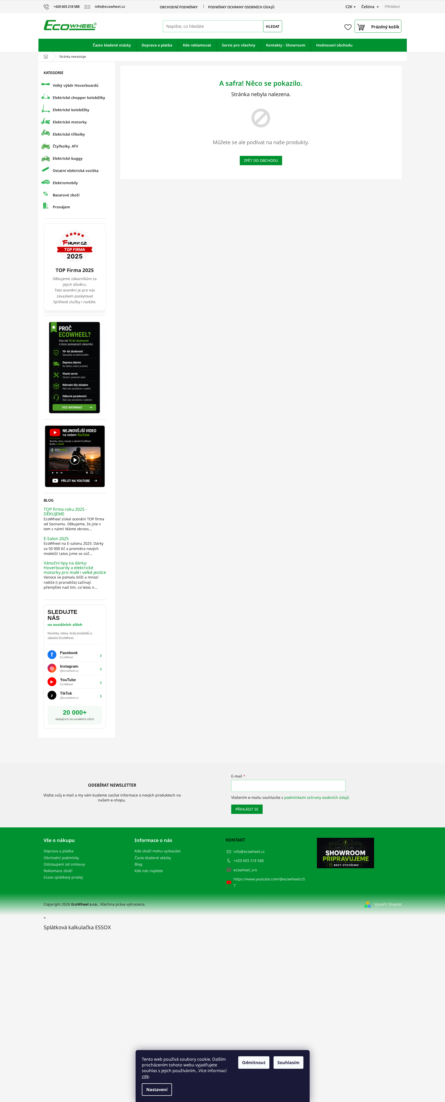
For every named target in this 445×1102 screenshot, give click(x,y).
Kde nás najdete (149, 870)
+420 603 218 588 (249, 860)
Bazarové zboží (66, 194)
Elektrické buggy (68, 158)
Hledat (273, 26)
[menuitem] (112, 45)
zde (145, 1076)
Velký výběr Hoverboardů (75, 85)
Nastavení (157, 1089)
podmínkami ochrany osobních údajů (316, 797)
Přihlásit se (246, 809)
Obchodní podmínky (179, 7)
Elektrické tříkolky (69, 134)
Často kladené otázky (153, 857)
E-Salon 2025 (56, 538)
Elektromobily (65, 182)
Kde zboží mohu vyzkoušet (158, 850)
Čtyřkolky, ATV (65, 146)
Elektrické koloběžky (71, 109)
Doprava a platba (59, 850)
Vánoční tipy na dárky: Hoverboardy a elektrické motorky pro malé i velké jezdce (75, 568)
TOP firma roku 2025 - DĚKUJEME (65, 511)
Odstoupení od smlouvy (64, 864)
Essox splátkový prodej (63, 877)
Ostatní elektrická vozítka (75, 170)
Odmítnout (253, 1062)
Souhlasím (288, 1062)
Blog (138, 864)
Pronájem (61, 206)
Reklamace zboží (58, 870)
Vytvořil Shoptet (388, 904)
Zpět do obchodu (261, 160)
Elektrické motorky (70, 122)
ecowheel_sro (245, 869)
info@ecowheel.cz (249, 851)
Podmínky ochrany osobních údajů (241, 7)
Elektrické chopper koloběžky (79, 97)
